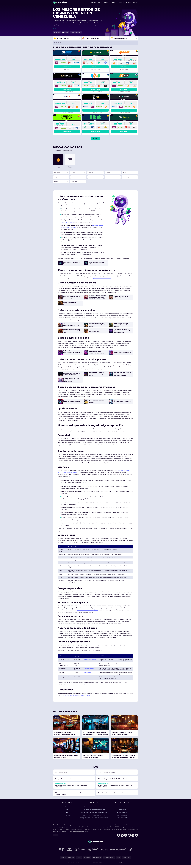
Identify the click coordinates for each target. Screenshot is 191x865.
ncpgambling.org (88, 663)
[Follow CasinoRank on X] (125, 835)
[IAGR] (61, 849)
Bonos (113, 2)
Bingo (67, 807)
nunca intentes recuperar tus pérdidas (87, 610)
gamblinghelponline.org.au (90, 677)
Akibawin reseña (124, 69)
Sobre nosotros (122, 807)
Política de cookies (97, 862)
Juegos (106, 2)
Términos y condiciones (73, 862)
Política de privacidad (122, 818)
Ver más (95, 138)
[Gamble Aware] (113, 849)
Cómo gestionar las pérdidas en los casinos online (93, 818)
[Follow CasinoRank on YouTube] (129, 835)
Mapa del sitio (120, 862)
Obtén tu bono (67, 66)
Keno (67, 809)
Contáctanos (122, 809)
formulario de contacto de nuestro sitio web (77, 695)
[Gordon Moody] (93, 849)
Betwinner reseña (95, 69)
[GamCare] (80, 849)
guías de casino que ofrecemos (102, 278)
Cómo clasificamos (122, 815)
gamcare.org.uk (88, 672)
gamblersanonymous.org (90, 659)
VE (54, 835)
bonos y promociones (67, 222)
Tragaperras (67, 815)
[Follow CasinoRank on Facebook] (118, 835)
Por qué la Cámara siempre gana (93, 807)
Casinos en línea (95, 2)
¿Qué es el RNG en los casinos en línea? (94, 815)
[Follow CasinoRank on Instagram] (122, 835)
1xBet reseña (67, 69)
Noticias (135, 2)
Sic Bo (67, 812)
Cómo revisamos (122, 812)
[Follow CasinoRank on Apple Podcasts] (136, 835)
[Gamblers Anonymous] (69, 849)
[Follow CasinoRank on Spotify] (132, 835)
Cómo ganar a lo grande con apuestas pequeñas (93, 812)
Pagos (120, 2)
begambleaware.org (89, 668)
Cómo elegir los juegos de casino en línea (93, 809)
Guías (127, 2)
